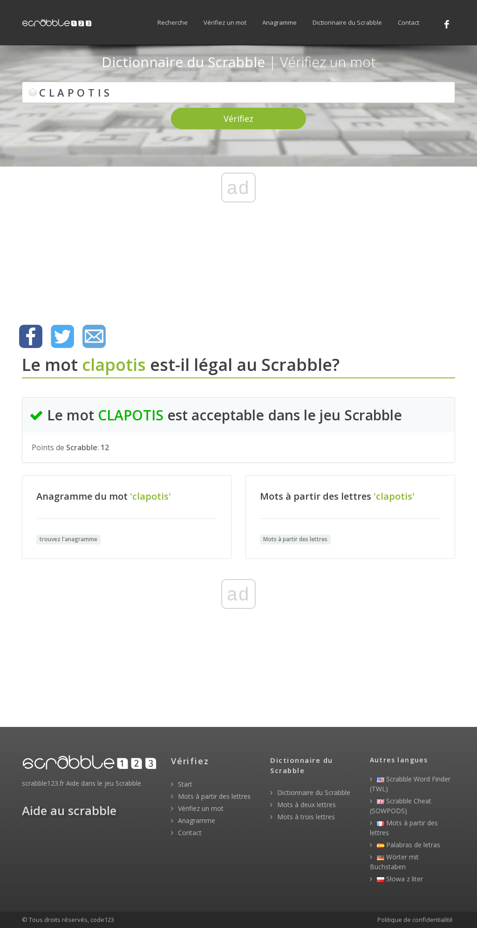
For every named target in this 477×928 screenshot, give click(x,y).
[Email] (94, 336)
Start (184, 784)
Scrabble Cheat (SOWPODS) (400, 805)
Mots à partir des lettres (213, 796)
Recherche (172, 22)
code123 (102, 919)
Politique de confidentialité (415, 919)
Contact (408, 22)
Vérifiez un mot (225, 22)
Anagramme (279, 22)
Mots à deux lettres (305, 804)
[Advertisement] (238, 245)
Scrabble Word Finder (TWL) (410, 783)
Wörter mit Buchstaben (394, 861)
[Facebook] (447, 24)
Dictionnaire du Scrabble (347, 22)
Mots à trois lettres (305, 816)
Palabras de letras (412, 844)
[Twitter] (62, 336)
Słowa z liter (403, 878)
